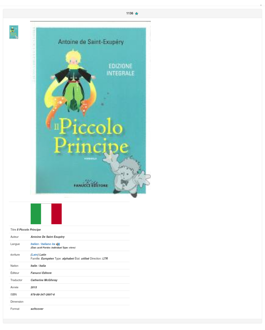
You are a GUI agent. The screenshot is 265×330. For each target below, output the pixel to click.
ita (53, 244)
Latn (35, 254)
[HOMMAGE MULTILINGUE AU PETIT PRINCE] (58, 244)
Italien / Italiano (41, 244)
